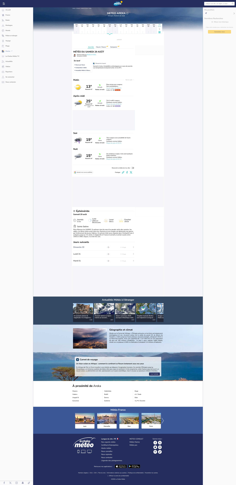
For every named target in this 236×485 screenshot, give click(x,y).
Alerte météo (106, 448)
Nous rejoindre (106, 454)
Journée (91, 47)
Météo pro (133, 445)
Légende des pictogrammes (111, 460)
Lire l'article (154, 374)
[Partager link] (123, 172)
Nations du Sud (84, 8)
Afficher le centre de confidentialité (119, 476)
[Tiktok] (160, 452)
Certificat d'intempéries (109, 445)
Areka (90, 8)
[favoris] (127, 13)
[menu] (4, 3)
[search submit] (233, 4)
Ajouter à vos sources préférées (84, 172)
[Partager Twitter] (131, 172)
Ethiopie (78, 8)
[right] (162, 311)
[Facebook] (155, 442)
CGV (95, 473)
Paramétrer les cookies (151, 473)
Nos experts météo (108, 442)
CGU (91, 473)
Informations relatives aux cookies (116, 473)
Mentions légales (83, 473)
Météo (73, 8)
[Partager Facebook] (127, 172)
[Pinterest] (155, 452)
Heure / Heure (101, 47)
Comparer (113, 47)
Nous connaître (106, 451)
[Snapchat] (155, 447)
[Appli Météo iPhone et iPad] (121, 466)
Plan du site (101, 473)
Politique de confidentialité (135, 473)
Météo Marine (135, 442)
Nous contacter (106, 457)
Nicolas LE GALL (91, 55)
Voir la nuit (128, 80)
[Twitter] (160, 442)
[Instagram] (160, 447)
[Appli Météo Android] (134, 466)
